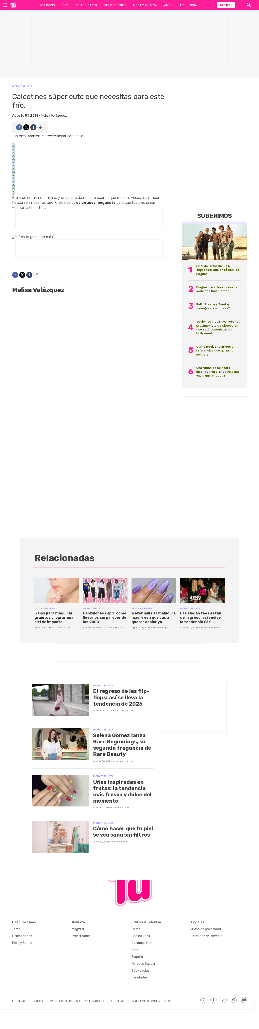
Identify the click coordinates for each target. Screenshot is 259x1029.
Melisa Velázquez (54, 115)
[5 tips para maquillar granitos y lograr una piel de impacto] (56, 590)
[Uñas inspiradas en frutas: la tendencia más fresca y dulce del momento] (60, 791)
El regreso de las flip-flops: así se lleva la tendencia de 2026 (121, 697)
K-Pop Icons (46, 5)
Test (65, 5)
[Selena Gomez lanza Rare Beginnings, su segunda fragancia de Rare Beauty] (60, 744)
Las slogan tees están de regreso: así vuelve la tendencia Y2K (200, 617)
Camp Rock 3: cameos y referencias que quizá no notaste (215, 350)
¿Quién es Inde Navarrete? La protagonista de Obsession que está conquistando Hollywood (218, 327)
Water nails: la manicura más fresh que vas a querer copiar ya (154, 617)
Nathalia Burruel (113, 627)
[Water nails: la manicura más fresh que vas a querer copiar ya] (154, 590)
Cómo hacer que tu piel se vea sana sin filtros (123, 831)
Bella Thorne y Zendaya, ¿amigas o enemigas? (214, 306)
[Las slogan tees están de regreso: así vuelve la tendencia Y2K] (202, 590)
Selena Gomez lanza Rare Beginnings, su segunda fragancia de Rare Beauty (122, 745)
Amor (168, 5)
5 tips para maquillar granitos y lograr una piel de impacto (53, 617)
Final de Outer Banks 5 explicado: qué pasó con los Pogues (217, 269)
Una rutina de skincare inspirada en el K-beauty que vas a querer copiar (218, 371)
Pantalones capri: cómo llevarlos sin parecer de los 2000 (104, 617)
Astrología (188, 5)
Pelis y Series (115, 5)
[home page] (13, 5)
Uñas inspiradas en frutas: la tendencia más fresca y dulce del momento (122, 791)
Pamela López (64, 627)
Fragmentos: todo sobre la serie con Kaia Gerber (216, 289)
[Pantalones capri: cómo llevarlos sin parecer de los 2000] (105, 590)
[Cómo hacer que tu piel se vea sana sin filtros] (60, 837)
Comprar (225, 5)
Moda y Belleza (145, 5)
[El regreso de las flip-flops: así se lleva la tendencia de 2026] (60, 700)
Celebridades (86, 5)
